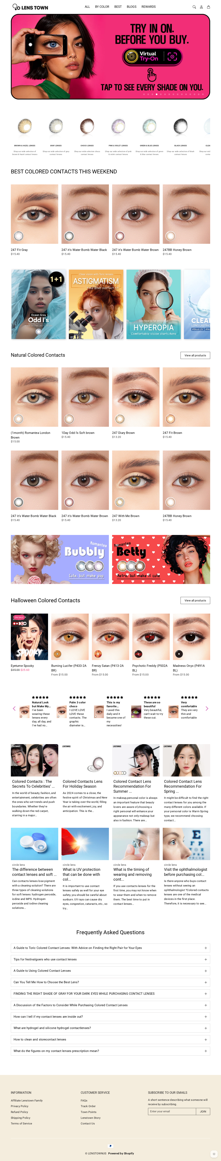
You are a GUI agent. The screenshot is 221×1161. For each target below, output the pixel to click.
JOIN (203, 1111)
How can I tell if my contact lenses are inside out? (48, 1016)
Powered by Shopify (121, 1153)
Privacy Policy (19, 1106)
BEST (118, 7)
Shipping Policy (20, 1117)
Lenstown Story (90, 1117)
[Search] (194, 7)
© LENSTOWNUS (95, 1153)
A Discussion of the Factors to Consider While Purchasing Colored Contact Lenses (71, 1005)
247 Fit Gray (19, 250)
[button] (15, 708)
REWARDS (149, 7)
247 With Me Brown (125, 516)
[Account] (201, 7)
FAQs (84, 1100)
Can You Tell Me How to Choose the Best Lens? (46, 982)
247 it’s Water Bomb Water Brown (135, 250)
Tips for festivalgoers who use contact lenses (45, 959)
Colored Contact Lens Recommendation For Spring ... (183, 786)
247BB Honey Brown (177, 250)
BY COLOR (102, 7)
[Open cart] (208, 7)
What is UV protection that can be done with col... (81, 874)
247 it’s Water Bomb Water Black (84, 250)
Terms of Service (21, 1123)
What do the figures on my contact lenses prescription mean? (56, 1051)
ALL (87, 7)
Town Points (88, 1112)
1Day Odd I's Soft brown (77, 433)
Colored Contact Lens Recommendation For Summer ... (132, 786)
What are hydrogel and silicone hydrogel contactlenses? (52, 1028)
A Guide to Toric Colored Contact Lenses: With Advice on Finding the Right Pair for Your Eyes (78, 948)
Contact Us (88, 1123)
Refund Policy (19, 1112)
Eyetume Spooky (22, 666)
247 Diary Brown (123, 433)
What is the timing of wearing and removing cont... (132, 874)
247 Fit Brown (172, 433)
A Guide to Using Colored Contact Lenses (42, 971)
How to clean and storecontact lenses (40, 1039)
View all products (195, 355)
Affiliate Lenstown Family (27, 1100)
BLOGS (131, 7)
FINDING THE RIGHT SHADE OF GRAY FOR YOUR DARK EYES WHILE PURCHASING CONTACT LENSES (84, 994)
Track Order (88, 1106)
